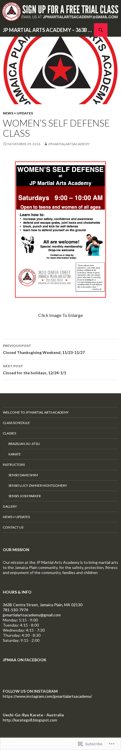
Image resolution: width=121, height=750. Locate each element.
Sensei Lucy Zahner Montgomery (37, 485)
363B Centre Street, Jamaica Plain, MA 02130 (42, 604)
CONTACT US (13, 527)
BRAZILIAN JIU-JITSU (24, 444)
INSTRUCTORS (14, 464)
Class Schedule (16, 423)
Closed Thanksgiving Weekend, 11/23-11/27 (44, 349)
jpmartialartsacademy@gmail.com (32, 614)
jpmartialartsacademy (68, 144)
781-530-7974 (15, 609)
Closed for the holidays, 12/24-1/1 (34, 369)
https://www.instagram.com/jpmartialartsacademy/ (47, 696)
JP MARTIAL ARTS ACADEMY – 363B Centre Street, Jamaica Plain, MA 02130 (48, 30)
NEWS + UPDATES (18, 113)
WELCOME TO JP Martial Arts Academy (36, 412)
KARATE (14, 454)
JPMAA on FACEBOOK (24, 659)
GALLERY (10, 506)
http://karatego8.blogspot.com (30, 720)
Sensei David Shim (23, 475)
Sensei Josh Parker (24, 496)
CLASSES (9, 433)
